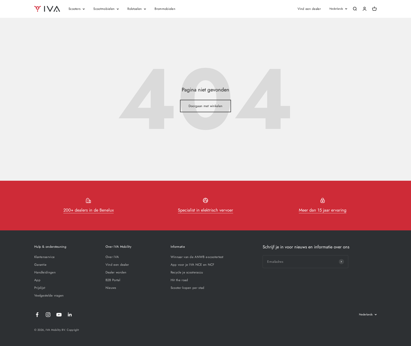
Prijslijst (39, 287)
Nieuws (111, 287)
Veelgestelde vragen (49, 295)
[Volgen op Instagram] (48, 315)
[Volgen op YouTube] (59, 315)
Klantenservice (44, 257)
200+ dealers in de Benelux (88, 210)
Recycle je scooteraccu (187, 272)
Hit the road (179, 280)
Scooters (74, 8)
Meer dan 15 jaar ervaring (322, 210)
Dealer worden (116, 272)
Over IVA (112, 257)
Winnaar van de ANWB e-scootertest (197, 257)
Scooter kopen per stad (187, 287)
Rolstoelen (134, 8)
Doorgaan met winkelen (205, 106)
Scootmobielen (104, 8)
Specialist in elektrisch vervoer (205, 210)
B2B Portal (113, 280)
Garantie (40, 264)
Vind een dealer (309, 8)
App (37, 280)
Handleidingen (45, 272)
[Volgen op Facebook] (37, 315)
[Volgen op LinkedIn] (70, 315)
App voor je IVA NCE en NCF (192, 264)
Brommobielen (165, 8)
